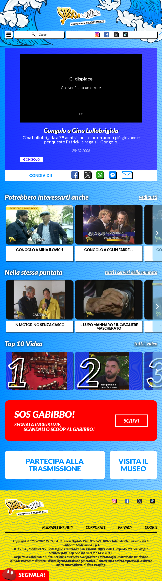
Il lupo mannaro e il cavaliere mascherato (109, 326)
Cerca (42, 34)
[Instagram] (97, 34)
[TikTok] (125, 34)
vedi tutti (148, 197)
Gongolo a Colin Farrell (109, 250)
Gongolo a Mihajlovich (39, 250)
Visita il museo (133, 465)
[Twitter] (116, 34)
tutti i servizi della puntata (131, 272)
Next (157, 233)
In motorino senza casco (39, 325)
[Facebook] (106, 34)
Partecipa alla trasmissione (55, 465)
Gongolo (31, 159)
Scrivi (131, 420)
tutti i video (145, 343)
